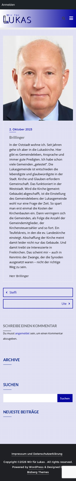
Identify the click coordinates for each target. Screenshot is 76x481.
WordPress (36, 467)
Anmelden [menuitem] (8, 4)
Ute (64, 304)
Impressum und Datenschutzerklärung (37, 453)
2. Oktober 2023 (20, 129)
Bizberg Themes (38, 472)
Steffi (13, 292)
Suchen (10, 385)
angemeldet (22, 333)
